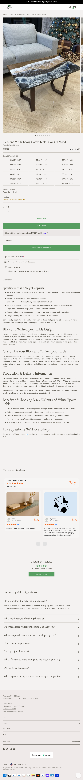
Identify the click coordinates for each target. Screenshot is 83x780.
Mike (13, 519)
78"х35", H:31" (15, 184)
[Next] (63, 2)
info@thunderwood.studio (13, 711)
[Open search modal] (70, 7)
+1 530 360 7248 (17, 434)
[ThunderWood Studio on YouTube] (14, 749)
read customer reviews (50, 422)
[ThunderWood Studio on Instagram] (11, 749)
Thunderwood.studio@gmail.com (50, 434)
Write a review (41, 574)
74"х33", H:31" (67, 179)
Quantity (6, 206)
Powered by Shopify (9, 769)
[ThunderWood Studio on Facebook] (4, 749)
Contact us (31, 262)
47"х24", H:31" (41, 169)
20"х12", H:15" (15, 160)
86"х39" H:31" (67, 184)
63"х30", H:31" (67, 174)
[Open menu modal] (79, 7)
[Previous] (19, 2)
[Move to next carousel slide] (78, 457)
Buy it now (41, 225)
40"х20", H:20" (67, 165)
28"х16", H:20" (67, 160)
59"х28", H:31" (41, 174)
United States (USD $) (19, 764)
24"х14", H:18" (41, 160)
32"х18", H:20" (15, 165)
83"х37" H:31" (41, 184)
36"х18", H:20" (41, 165)
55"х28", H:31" (15, 174)
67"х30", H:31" (15, 179)
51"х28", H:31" (67, 169)
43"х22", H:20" (15, 169)
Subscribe (76, 742)
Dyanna (52, 519)
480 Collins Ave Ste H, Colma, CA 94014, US (20, 698)
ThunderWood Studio (20, 768)
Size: (10, 156)
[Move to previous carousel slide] (73, 457)
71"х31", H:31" (41, 179)
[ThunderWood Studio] (7, 7)
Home (5, 14)
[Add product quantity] (5, 211)
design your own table (62, 364)
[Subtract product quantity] (11, 211)
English (5, 764)
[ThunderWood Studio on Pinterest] (7, 749)
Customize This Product (41, 248)
